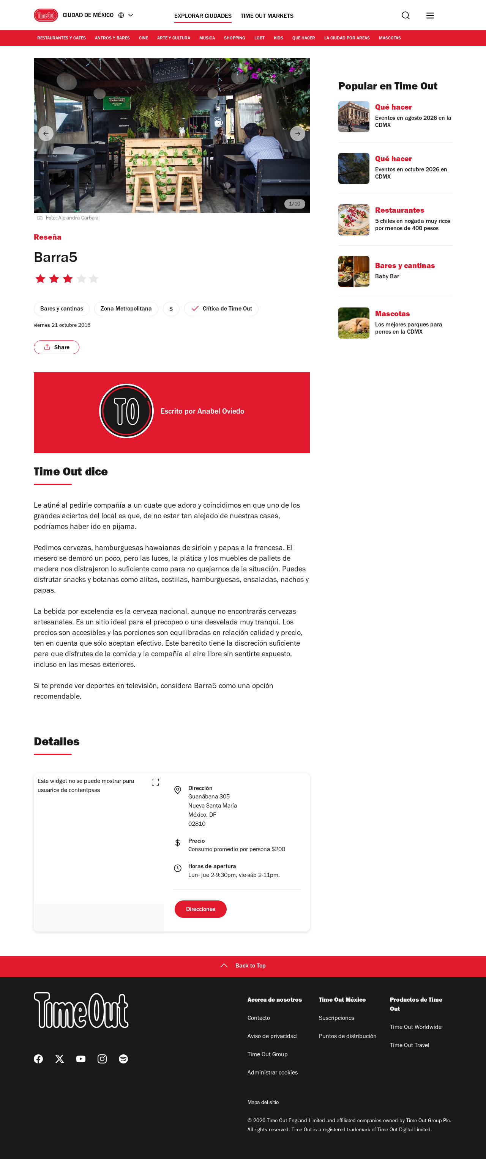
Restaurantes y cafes (61, 38)
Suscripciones (336, 1019)
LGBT (259, 38)
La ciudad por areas (347, 38)
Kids (278, 38)
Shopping (234, 38)
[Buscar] (405, 15)
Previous (46, 133)
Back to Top (250, 966)
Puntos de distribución (348, 1037)
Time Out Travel (409, 1046)
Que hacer (303, 38)
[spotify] (123, 1058)
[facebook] (38, 1058)
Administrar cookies (273, 1073)
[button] (155, 782)
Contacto (259, 1019)
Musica (207, 38)
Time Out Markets (267, 17)
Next (297, 133)
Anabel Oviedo (221, 412)
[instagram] (102, 1058)
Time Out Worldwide (416, 1028)
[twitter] (59, 1058)
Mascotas (390, 38)
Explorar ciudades (203, 17)
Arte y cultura (173, 38)
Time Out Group (268, 1055)
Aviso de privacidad (272, 1037)
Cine (143, 38)
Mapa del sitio (263, 1103)
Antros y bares (112, 38)
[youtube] (80, 1058)
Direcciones (200, 910)
